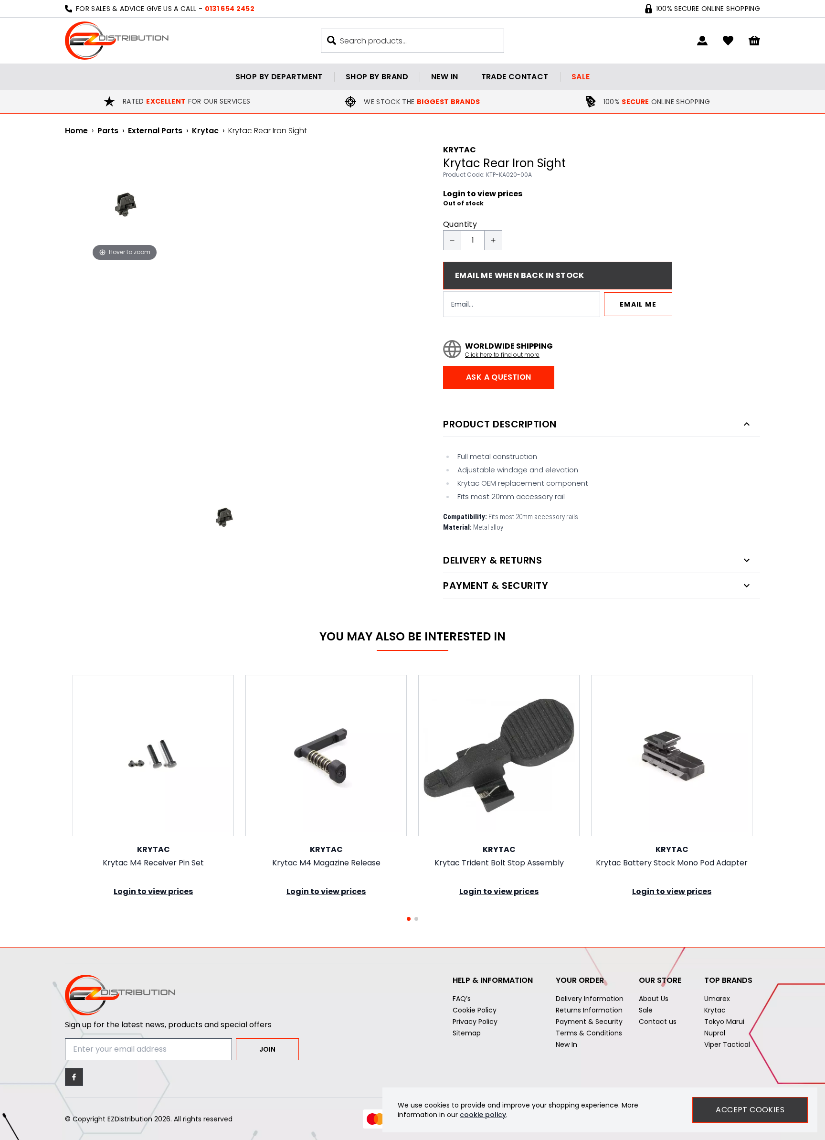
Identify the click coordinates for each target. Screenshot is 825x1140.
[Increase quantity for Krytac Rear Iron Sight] (493, 240)
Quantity (460, 224)
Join (267, 1049)
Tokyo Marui (724, 1021)
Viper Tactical (727, 1044)
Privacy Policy (475, 1021)
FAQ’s (462, 998)
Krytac (205, 130)
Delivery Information (590, 998)
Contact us (658, 1021)
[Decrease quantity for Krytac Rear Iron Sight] (452, 240)
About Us (653, 998)
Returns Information (589, 1010)
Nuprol (714, 1033)
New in (444, 76)
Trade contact (515, 76)
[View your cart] (754, 41)
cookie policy (483, 1114)
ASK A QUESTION (498, 377)
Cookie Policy (475, 1010)
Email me (638, 304)
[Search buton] (331, 40)
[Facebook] (74, 1077)
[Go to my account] (702, 40)
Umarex (717, 998)
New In (566, 1044)
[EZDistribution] (117, 40)
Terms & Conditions (589, 1033)
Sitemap (467, 1033)
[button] (409, 919)
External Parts (155, 130)
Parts (107, 130)
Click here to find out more (502, 355)
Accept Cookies (750, 1109)
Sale (580, 76)
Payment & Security (589, 1021)
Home (76, 130)
